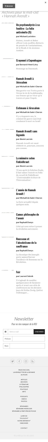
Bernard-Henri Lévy (29, 64)
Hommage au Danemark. (27, 68)
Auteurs (24, 375)
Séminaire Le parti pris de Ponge (24, 411)
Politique (24, 389)
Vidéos (24, 399)
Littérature (24, 384)
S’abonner (24, 423)
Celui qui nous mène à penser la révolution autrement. (29, 227)
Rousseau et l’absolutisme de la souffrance (26, 242)
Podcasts (24, 396)
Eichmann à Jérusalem (28, 108)
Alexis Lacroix (26, 139)
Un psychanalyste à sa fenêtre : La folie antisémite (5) (28, 28)
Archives (24, 382)
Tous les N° (24, 418)
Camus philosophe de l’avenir (27, 216)
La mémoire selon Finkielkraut (25, 160)
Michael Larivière (27, 36)
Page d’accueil (24, 370)
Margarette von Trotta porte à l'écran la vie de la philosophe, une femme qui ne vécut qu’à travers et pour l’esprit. (30, 94)
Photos (24, 401)
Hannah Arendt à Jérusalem (25, 80)
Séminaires (24, 406)
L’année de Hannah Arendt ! (26, 192)
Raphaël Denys (26, 222)
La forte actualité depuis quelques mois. (27, 203)
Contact (24, 428)
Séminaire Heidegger (24, 408)
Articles (24, 379)
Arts (24, 392)
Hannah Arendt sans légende (26, 133)
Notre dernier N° (24, 421)
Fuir (18, 272)
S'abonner (39, 332)
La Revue (24, 416)
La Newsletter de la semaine (24, 372)
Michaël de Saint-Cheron (31, 86)
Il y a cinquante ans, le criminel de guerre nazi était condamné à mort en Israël (28, 119)
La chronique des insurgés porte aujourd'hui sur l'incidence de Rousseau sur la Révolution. (29, 258)
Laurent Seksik (26, 276)
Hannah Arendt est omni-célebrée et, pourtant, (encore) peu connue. (30, 145)
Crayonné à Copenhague (28, 60)
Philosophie (24, 387)
